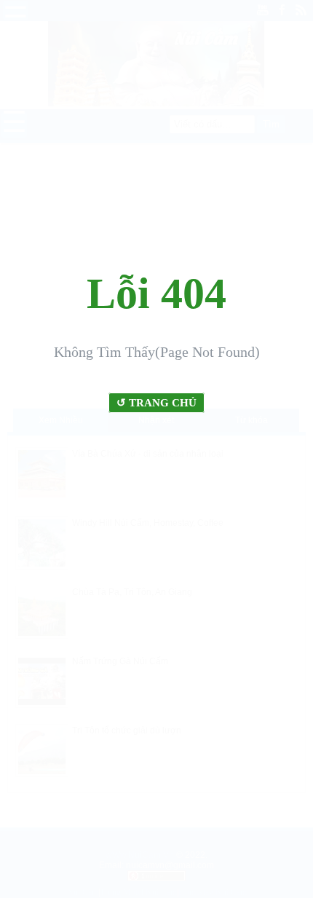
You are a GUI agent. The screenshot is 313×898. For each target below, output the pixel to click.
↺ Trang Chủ (156, 403)
